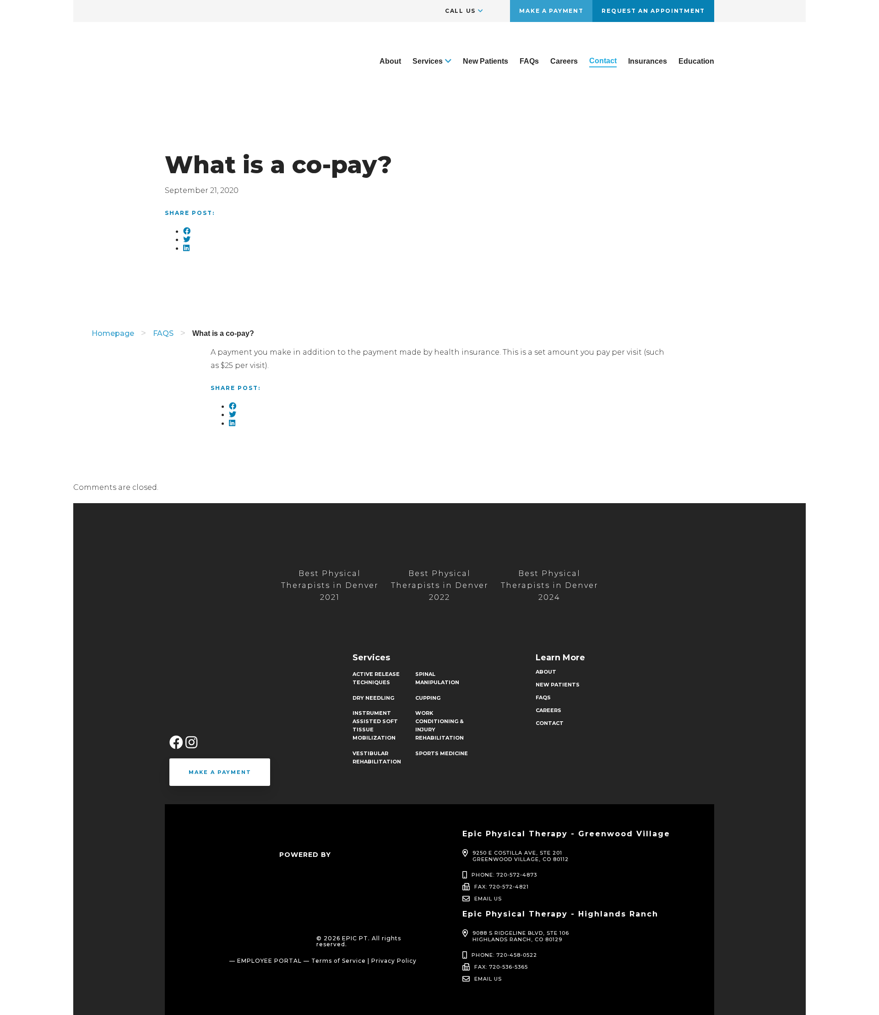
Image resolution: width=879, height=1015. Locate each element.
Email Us (488, 898)
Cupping (427, 698)
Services (427, 61)
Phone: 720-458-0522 (504, 955)
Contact (603, 61)
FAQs (529, 61)
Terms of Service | (340, 960)
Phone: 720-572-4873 (504, 875)
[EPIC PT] (208, 91)
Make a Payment (551, 10)
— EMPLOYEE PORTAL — (269, 960)
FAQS (163, 333)
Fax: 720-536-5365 (501, 967)
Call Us (460, 10)
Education (696, 61)
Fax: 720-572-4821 (501, 886)
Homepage (113, 333)
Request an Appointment (653, 10)
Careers (564, 61)
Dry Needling (373, 698)
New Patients (485, 61)
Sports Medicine (441, 753)
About (390, 61)
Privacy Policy (394, 960)
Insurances (647, 61)
